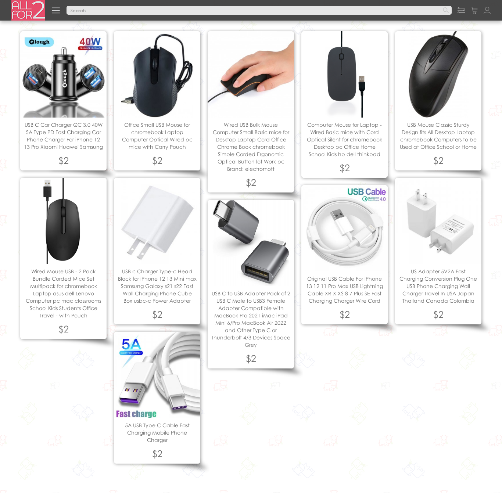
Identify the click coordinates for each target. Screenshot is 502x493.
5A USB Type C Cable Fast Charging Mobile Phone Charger (157, 432)
